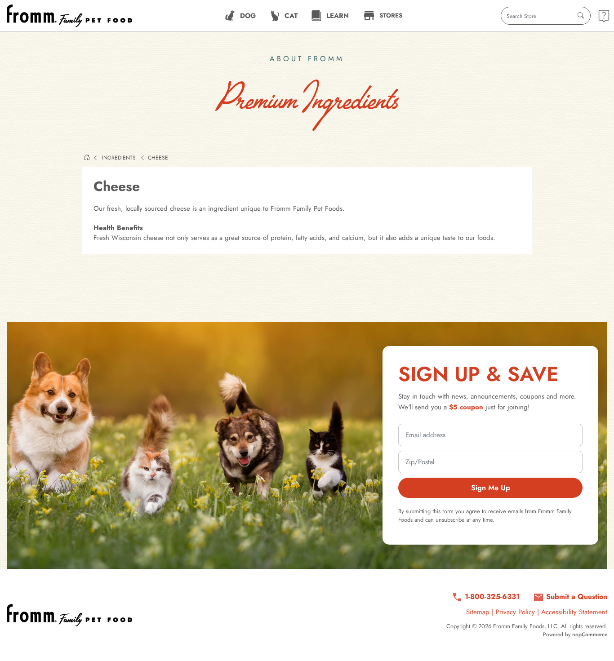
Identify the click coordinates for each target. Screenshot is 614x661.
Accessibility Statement (574, 612)
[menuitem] (240, 16)
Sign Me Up (490, 487)
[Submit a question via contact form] (604, 16)
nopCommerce (589, 634)
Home (87, 157)
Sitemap (477, 612)
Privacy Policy (515, 612)
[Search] (580, 15)
